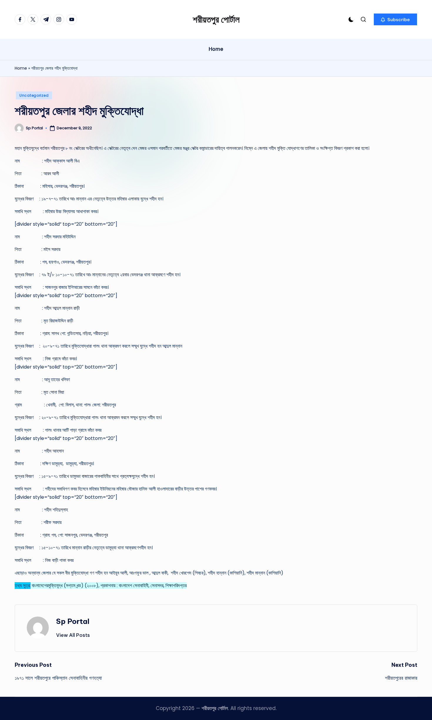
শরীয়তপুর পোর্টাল (216, 19)
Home (21, 68)
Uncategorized (33, 95)
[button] (395, 19)
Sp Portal (72, 621)
